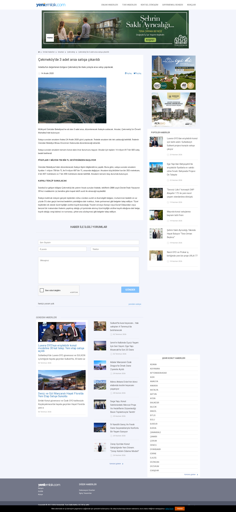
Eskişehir (154, 470)
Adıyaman (155, 369)
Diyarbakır (155, 449)
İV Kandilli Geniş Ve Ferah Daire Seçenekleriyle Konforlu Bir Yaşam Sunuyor (124, 428)
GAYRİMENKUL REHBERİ (172, 5)
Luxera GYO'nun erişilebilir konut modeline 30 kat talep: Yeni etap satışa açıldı (61, 348)
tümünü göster (115, 464)
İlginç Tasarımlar (85, 493)
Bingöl (153, 411)
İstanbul (61, 52)
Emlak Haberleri (49, 52)
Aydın (152, 398)
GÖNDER (130, 289)
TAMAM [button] (180, 508)
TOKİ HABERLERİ (129, 5)
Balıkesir (154, 403)
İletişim (41, 488)
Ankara (154, 386)
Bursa (153, 428)
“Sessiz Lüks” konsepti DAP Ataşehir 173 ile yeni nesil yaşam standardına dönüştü (180, 193)
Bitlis (153, 415)
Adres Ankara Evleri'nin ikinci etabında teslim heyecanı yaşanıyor (123, 385)
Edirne (153, 453)
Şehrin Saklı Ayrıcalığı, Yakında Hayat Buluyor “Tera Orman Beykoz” (181, 234)
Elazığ (153, 458)
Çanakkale (155, 432)
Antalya (154, 390)
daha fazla (169, 509)
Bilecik (153, 407)
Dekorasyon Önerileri (87, 490)
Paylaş (129, 73)
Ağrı (152, 377)
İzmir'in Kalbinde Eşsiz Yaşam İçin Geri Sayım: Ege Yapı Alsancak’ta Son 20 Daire (124, 346)
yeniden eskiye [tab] (135, 304)
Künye (40, 494)
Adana (153, 364)
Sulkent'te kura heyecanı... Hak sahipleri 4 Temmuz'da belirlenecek (124, 326)
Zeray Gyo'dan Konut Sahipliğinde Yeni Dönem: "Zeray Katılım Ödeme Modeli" (124, 447)
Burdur (153, 424)
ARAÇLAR (191, 5)
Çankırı (153, 436)
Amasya (154, 381)
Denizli (153, 445)
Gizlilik (40, 491)
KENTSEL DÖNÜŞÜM (149, 5)
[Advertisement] (173, 313)
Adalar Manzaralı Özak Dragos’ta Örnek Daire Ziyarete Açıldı (121, 366)
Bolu (152, 420)
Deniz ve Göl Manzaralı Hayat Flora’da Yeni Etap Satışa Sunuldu (60, 395)
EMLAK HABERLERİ (109, 5)
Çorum (153, 441)
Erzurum (154, 466)
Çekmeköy (71, 52)
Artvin (153, 394)
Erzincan (154, 462)
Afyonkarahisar (158, 373)
